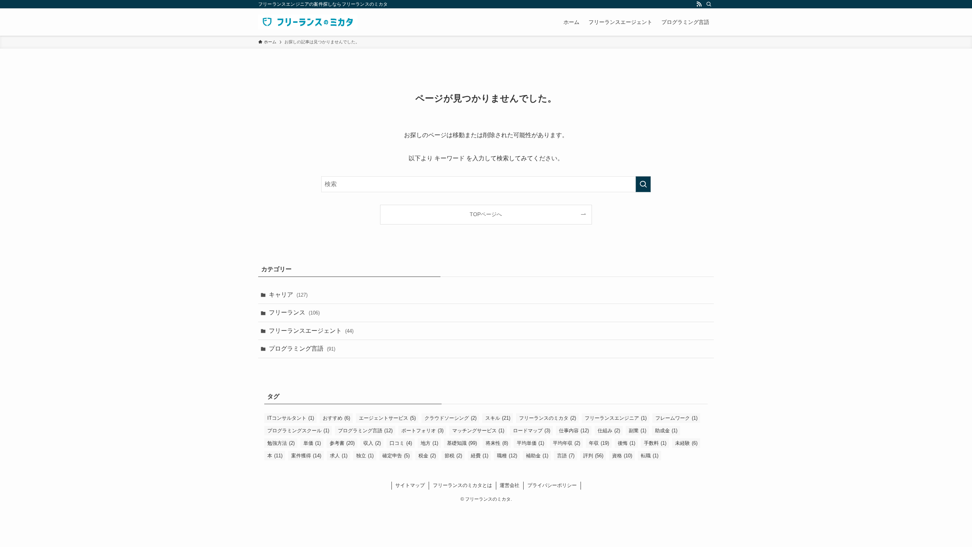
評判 (593, 455)
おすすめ (336, 418)
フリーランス (294, 312)
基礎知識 (462, 443)
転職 (649, 455)
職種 (507, 455)
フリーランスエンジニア (616, 418)
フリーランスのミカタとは (462, 485)
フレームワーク (676, 418)
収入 (372, 443)
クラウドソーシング (450, 418)
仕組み (609, 430)
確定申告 (396, 455)
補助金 (537, 455)
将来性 (497, 443)
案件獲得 (306, 455)
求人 (338, 455)
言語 (565, 455)
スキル (497, 418)
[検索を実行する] (643, 184)
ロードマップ (531, 430)
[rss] (699, 4)
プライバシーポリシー (552, 485)
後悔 (626, 443)
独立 (365, 455)
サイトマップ (410, 485)
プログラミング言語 (302, 348)
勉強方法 (281, 443)
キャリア (288, 294)
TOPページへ (486, 214)
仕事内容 (574, 430)
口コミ (401, 443)
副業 (637, 430)
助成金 (666, 430)
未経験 (686, 443)
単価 (312, 443)
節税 (453, 455)
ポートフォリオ (422, 430)
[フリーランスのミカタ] (307, 22)
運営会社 (509, 485)
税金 (427, 455)
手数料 (655, 443)
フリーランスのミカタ (547, 418)
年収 (599, 443)
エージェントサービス (387, 418)
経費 (479, 455)
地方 (429, 443)
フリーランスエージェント (311, 330)
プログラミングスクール (298, 430)
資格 (622, 455)
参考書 (342, 443)
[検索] (709, 4)
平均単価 (530, 443)
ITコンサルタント (290, 418)
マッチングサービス (478, 430)
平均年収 (566, 443)
